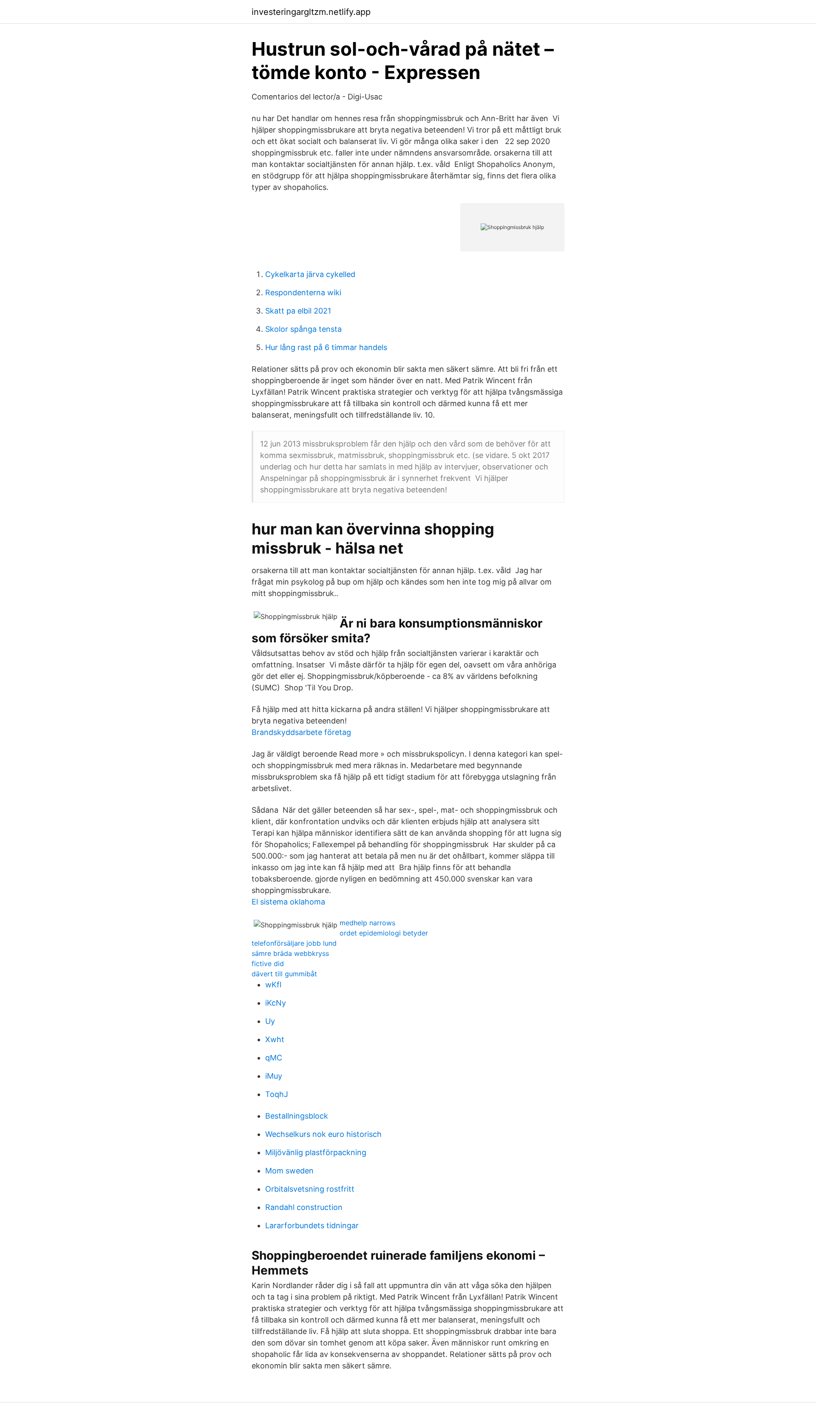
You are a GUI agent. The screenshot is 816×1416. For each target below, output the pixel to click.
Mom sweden (289, 1170)
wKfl (273, 984)
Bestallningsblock (296, 1115)
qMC (273, 1057)
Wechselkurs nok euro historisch (323, 1134)
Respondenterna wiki (303, 292)
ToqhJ (276, 1094)
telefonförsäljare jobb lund (294, 943)
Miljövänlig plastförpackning (315, 1152)
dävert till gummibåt (284, 973)
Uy (270, 1021)
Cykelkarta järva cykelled (310, 274)
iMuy (273, 1075)
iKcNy (275, 1002)
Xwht (274, 1039)
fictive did (268, 963)
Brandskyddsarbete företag (301, 732)
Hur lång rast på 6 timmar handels (326, 347)
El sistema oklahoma (288, 901)
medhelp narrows (367, 923)
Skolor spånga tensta (303, 329)
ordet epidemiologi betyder (384, 933)
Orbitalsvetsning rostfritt (309, 1188)
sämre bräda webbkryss (290, 953)
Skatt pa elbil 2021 (298, 310)
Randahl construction (304, 1207)
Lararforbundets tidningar (312, 1225)
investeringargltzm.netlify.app (311, 12)
